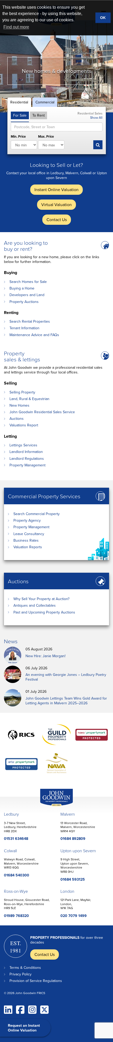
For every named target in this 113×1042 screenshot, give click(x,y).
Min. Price (18, 136)
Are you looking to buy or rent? (26, 245)
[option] (56, 66)
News (11, 641)
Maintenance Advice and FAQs (34, 334)
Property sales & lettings (22, 356)
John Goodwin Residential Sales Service (42, 412)
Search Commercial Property (36, 513)
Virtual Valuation (56, 204)
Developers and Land (26, 294)
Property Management (27, 465)
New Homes (19, 405)
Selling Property (22, 392)
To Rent (38, 115)
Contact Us (57, 219)
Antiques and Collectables (34, 605)
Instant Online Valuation (56, 189)
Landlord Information (26, 451)
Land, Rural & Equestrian (29, 398)
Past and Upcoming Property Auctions (44, 612)
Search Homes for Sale (28, 281)
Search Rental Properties (29, 321)
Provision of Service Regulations (35, 980)
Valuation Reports (27, 547)
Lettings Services (23, 445)
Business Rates (26, 540)
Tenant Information (24, 328)
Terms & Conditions (25, 967)
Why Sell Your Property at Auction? (41, 598)
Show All (96, 117)
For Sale (20, 115)
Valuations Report (23, 425)
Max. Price (46, 136)
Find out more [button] (16, 27)
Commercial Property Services (44, 496)
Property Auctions (24, 301)
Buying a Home (21, 288)
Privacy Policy (20, 974)
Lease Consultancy (28, 533)
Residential (19, 102)
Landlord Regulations (26, 458)
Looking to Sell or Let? (56, 164)
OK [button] (103, 18)
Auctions (16, 418)
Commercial (44, 102)
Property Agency (27, 520)
